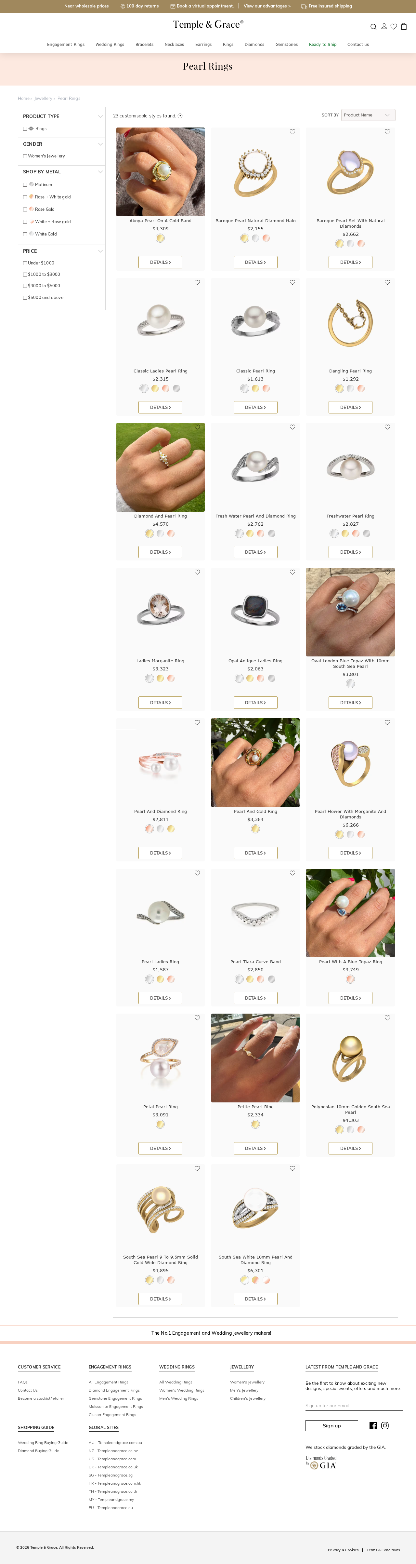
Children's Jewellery (248, 1398)
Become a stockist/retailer (41, 1398)
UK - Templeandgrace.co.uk (113, 1466)
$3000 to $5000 (43, 285)
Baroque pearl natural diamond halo (255, 220)
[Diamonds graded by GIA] (321, 1464)
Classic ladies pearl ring (161, 370)
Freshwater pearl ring (350, 516)
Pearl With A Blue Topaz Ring (350, 961)
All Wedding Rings (175, 1382)
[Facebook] (373, 1427)
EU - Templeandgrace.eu (111, 1507)
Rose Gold (45, 209)
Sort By (330, 115)
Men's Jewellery (244, 1390)
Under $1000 (40, 262)
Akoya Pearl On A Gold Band (160, 220)
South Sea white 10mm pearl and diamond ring (255, 1259)
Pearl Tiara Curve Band (255, 961)
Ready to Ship (323, 44)
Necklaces (174, 44)
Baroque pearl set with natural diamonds (351, 223)
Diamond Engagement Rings (114, 1390)
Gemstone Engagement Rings (115, 1398)
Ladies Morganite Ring (160, 660)
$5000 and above (45, 297)
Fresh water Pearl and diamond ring (255, 516)
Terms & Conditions (383, 1550)
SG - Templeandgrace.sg (111, 1475)
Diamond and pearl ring (160, 516)
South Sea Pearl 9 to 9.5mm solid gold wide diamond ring (160, 1259)
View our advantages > (267, 5)
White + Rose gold (53, 221)
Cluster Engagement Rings (112, 1414)
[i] (180, 116)
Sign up (332, 1425)
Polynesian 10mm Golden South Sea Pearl (350, 1109)
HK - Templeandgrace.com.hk (115, 1483)
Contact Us (28, 1390)
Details (159, 262)
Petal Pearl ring (160, 1106)
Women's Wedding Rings (181, 1390)
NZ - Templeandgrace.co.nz (113, 1450)
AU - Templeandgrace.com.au (115, 1442)
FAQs (23, 1382)
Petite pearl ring (256, 1106)
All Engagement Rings (108, 1382)
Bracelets (145, 44)
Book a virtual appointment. (205, 5)
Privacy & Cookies (343, 1550)
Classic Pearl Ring (255, 370)
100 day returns (142, 5)
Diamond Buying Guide (38, 1450)
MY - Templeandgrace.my (111, 1499)
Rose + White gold (53, 196)
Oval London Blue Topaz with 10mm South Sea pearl (350, 663)
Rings (228, 44)
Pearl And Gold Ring (255, 811)
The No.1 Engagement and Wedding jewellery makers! (211, 1333)
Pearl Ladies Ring (160, 961)
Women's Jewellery (46, 155)
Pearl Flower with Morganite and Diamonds (350, 814)
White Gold (46, 233)
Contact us (358, 44)
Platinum (43, 184)
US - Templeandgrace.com (112, 1458)
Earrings (203, 44)
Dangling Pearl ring (350, 370)
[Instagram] (385, 1427)
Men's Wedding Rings (178, 1398)
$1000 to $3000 (43, 274)
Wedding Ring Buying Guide (43, 1442)
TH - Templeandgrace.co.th (113, 1491)
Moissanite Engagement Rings (116, 1406)
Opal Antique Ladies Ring (255, 660)
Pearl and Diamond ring (160, 811)
